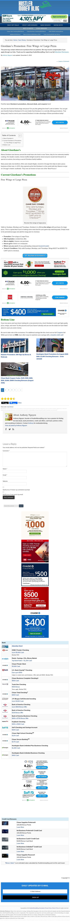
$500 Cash (15, 680)
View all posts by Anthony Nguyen (16, 425)
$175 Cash (15, 742)
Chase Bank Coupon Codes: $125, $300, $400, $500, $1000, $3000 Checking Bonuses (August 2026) (17, 380)
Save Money (10, 407)
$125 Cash (15, 735)
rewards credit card (57, 335)
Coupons (60, 332)
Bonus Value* (10, 863)
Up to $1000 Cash (18, 701)
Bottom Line (6, 145)
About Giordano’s (8, 138)
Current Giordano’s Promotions (12, 140)
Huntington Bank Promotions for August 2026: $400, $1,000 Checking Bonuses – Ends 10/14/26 (52, 356)
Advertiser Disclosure (62, 52)
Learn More (20, 827)
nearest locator (44, 246)
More (20, 403)
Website (5, 481)
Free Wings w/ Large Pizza (13, 142)
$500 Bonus (16, 687)
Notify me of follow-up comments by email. (16, 490)
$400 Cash (15, 695)
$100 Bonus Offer (17, 712)
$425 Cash (15, 730)
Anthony (30, 423)
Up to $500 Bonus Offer (19, 707)
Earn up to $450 (17, 672)
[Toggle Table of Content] (19, 135)
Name (5, 469)
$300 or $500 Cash (18, 724)
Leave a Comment (63, 61)
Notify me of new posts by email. (13, 494)
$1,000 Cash (16, 748)
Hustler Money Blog (35, 6)
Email (5, 475)
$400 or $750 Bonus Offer (20, 718)
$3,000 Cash (16, 666)
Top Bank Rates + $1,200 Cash (22, 660)
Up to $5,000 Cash (18, 652)
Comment (6, 451)
